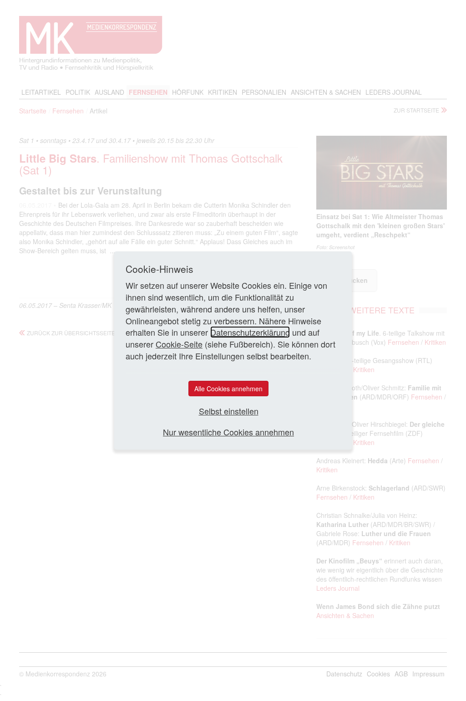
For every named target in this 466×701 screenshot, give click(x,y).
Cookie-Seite (179, 344)
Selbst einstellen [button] (228, 411)
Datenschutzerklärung (250, 332)
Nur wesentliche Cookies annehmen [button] (228, 432)
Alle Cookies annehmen (228, 388)
